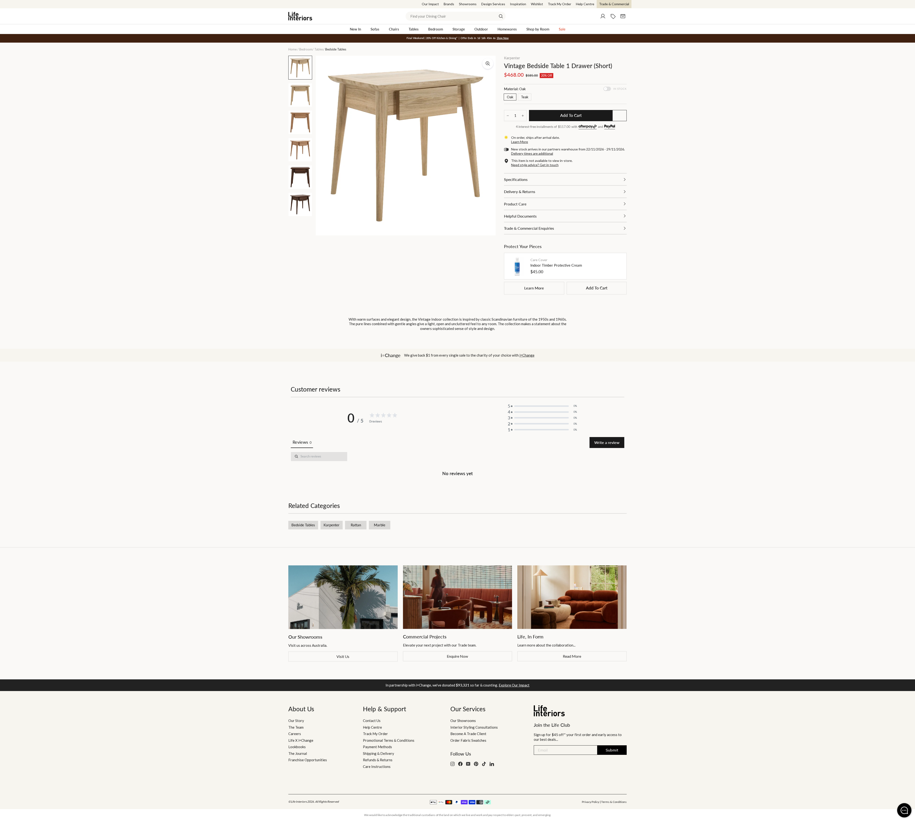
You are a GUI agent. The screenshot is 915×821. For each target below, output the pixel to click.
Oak (510, 97)
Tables (414, 29)
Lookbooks (297, 747)
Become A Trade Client (468, 733)
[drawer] (565, 179)
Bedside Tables (303, 525)
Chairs (394, 29)
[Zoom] (487, 63)
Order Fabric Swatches (468, 740)
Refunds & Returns (377, 760)
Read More (572, 656)
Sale (562, 29)
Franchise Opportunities (307, 760)
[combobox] (456, 16)
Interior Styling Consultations (474, 727)
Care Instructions (377, 766)
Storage (458, 29)
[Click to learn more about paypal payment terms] (609, 127)
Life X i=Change (300, 740)
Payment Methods (377, 747)
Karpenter (512, 58)
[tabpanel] (457, 465)
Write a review (607, 442)
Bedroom (435, 29)
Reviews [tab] (302, 442)
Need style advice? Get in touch (535, 165)
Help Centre (585, 4)
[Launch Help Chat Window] (904, 810)
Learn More (534, 288)
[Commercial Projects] (457, 597)
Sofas (375, 29)
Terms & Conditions (614, 802)
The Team (296, 727)
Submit (612, 750)
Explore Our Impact (514, 685)
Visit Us (342, 656)
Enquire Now (457, 656)
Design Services (493, 4)
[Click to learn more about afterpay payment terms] (588, 127)
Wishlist (537, 4)
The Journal (297, 753)
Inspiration (518, 4)
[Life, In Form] (572, 597)
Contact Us (372, 720)
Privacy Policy (590, 802)
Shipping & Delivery (378, 753)
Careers (294, 733)
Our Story (296, 720)
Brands (449, 4)
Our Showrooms (463, 720)
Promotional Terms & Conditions (388, 740)
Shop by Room (537, 29)
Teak (524, 97)
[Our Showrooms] (343, 597)
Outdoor (481, 29)
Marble (379, 525)
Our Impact (430, 4)
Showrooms (468, 4)
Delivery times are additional (532, 153)
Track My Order (559, 4)
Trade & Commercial (614, 4)
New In (355, 29)
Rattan (356, 525)
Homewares (507, 29)
